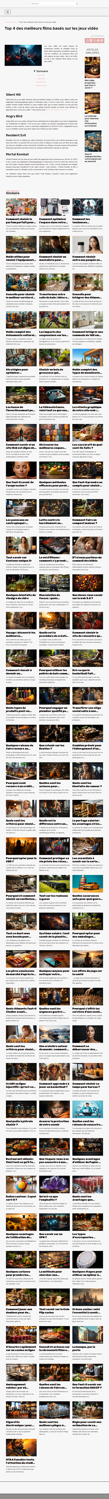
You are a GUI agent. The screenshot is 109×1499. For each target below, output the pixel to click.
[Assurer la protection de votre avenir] (54, 1109)
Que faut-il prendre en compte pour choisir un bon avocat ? (87, 485)
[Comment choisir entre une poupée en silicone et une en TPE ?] (87, 244)
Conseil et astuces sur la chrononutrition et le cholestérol (54, 1350)
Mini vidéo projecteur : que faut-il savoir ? (90, 84)
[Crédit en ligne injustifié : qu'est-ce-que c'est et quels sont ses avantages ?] (21, 1071)
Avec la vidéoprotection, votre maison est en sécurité (93, 158)
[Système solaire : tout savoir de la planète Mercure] (54, 921)
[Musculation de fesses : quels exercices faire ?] (54, 583)
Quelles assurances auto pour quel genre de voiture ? (86, 899)
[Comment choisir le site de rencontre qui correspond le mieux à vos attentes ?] (87, 620)
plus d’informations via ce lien (56, 110)
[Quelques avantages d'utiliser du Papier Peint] (87, 1147)
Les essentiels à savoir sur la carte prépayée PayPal (84, 861)
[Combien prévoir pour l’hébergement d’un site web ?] (87, 733)
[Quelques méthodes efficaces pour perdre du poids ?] (54, 470)
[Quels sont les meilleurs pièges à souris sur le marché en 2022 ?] (54, 1410)
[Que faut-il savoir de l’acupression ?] (21, 470)
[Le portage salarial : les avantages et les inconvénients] (87, 808)
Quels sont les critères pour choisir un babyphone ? (20, 824)
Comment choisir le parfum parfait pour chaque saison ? (20, 222)
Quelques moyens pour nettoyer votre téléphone (54, 974)
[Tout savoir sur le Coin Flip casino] (54, 1297)
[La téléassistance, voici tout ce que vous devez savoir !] (54, 395)
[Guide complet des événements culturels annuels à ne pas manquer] (21, 320)
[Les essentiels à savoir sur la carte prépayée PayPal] (87, 846)
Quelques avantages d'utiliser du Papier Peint (86, 1162)
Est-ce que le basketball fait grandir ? (82, 673)
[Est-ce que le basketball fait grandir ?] (87, 658)
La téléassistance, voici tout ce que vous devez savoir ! (53, 410)
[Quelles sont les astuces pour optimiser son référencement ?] (54, 771)
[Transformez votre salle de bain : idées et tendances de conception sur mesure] (54, 282)
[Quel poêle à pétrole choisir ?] (21, 1109)
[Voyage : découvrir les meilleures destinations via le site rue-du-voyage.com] (21, 620)
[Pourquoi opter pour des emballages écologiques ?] (87, 921)
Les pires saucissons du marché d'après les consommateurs (20, 974)
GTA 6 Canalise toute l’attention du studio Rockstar (20, 1463)
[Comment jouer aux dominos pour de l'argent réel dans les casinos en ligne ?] (21, 1297)
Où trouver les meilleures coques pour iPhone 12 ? (51, 448)
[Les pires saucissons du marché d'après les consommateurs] (21, 959)
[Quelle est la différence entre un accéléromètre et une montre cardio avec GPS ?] (54, 808)
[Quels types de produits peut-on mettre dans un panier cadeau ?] (21, 695)
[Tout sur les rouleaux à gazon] (54, 884)
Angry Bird (41, 78)
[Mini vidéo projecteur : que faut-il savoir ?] (92, 67)
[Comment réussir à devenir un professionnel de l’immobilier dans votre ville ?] (21, 658)
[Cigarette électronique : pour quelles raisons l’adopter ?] (21, 1410)
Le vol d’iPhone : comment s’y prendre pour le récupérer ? (53, 561)
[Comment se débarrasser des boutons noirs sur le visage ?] (87, 1034)
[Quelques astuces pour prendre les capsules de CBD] (21, 1259)
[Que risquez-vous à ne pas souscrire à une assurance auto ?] (54, 1147)
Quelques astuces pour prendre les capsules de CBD (18, 1275)
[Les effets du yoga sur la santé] (87, 959)
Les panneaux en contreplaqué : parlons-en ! (17, 523)
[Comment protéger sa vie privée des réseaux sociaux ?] (54, 846)
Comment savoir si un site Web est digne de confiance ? (20, 448)
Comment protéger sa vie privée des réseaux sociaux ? (54, 861)
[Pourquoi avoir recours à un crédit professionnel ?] (21, 771)
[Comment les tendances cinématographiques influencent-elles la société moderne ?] (87, 207)
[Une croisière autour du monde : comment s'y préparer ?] (54, 1034)
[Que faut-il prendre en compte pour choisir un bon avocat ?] (87, 470)
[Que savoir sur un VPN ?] (54, 1222)
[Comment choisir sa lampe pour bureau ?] (87, 1071)
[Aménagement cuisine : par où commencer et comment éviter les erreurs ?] (21, 1372)
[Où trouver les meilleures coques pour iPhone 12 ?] (54, 432)
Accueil (7, 22)
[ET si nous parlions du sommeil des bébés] (87, 545)
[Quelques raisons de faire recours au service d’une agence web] (21, 733)
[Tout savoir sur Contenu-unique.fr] (21, 545)
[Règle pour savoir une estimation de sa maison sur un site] (87, 1410)
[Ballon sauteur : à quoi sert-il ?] (21, 1184)
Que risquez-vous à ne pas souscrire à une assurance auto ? (54, 1162)
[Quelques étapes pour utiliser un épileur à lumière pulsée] (87, 1259)
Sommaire (42, 71)
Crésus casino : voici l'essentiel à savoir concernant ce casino (87, 1312)
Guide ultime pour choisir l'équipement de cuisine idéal (20, 260)
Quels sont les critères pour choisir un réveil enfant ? (20, 1049)
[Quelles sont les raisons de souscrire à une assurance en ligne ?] (87, 1109)
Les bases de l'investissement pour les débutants (21, 410)
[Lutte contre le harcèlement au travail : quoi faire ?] (54, 508)
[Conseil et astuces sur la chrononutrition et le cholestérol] (54, 1335)
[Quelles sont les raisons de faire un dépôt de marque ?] (54, 1372)
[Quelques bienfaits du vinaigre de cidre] (21, 583)
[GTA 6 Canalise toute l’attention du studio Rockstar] (21, 1447)
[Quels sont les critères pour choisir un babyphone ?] (21, 808)
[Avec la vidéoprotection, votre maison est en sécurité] (93, 141)
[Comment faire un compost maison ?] (87, 508)
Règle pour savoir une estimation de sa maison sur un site (86, 1425)
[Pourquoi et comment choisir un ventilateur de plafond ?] (21, 884)
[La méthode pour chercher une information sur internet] (92, 103)
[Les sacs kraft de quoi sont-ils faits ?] (87, 432)
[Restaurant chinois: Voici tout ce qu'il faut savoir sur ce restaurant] (21, 1147)
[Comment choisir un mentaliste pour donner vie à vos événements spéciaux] (54, 244)
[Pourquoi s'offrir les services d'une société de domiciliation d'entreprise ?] (87, 996)
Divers (14, 22)
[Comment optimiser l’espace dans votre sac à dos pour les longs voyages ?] (54, 207)
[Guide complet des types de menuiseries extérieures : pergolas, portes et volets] (87, 357)
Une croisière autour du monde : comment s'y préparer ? (53, 1049)
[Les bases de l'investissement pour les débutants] (21, 395)
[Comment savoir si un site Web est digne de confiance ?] (21, 432)
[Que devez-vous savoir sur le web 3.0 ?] (87, 583)
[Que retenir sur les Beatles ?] (54, 733)
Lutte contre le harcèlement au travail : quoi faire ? (52, 523)
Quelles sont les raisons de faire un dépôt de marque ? (52, 1387)
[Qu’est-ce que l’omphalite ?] (54, 1184)
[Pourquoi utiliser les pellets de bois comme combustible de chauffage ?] (54, 658)
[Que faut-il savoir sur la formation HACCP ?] (87, 1372)
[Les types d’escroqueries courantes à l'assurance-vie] (87, 1222)
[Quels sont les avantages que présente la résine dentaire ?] (87, 1184)
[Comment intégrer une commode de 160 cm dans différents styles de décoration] (87, 320)
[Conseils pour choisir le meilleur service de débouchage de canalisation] (21, 282)
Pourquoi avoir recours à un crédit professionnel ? (19, 786)
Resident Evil (41, 82)
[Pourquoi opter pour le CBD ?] (21, 846)
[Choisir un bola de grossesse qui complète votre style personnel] (54, 357)
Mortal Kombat (41, 85)
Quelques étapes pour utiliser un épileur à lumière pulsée (87, 1275)
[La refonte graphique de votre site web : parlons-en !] (87, 395)
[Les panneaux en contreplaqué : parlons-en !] (21, 508)
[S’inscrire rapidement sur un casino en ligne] (21, 1335)
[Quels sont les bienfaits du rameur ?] (87, 771)
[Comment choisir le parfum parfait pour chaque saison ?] (21, 207)
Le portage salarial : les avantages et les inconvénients (86, 824)
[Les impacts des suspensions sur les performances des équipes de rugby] (54, 320)
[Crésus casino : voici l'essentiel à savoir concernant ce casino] (87, 1297)
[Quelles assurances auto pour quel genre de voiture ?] (87, 884)
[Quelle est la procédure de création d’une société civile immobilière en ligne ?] (54, 620)
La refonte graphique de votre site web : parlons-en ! (86, 410)
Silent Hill (40, 75)
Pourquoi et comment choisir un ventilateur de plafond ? (21, 899)
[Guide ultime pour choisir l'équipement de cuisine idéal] (21, 244)
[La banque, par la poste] (87, 1335)
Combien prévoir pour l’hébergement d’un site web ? (87, 748)
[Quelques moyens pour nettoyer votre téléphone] (54, 959)
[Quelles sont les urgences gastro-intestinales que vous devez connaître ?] (54, 996)
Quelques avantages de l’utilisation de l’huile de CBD (20, 1237)
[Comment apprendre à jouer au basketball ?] (54, 1071)
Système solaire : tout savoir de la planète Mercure (54, 936)
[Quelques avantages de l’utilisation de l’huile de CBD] (21, 1222)
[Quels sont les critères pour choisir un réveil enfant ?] (21, 1034)
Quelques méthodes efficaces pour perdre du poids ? (54, 485)
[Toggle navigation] (8, 12)
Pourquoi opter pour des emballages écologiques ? (86, 936)
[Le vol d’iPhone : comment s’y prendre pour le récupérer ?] (54, 545)
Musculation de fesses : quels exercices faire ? (50, 598)
